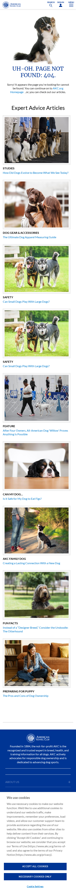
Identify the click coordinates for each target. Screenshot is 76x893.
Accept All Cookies (35, 866)
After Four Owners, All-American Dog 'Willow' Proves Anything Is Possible (35, 432)
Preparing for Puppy (18, 691)
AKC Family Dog (14, 558)
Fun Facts (10, 623)
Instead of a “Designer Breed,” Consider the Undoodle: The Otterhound (35, 629)
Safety (8, 297)
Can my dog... (13, 494)
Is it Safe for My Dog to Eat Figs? (22, 498)
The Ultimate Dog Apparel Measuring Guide (29, 237)
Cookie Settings (35, 886)
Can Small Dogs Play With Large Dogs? (26, 301)
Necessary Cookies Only (35, 876)
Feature (9, 426)
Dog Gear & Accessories (21, 232)
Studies (8, 168)
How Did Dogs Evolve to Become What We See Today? (35, 172)
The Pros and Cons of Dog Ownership (25, 695)
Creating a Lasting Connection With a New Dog (31, 563)
